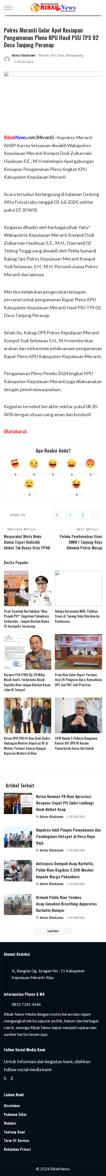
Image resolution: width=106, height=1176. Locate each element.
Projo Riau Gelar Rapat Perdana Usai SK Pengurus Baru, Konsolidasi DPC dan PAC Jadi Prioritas (78, 679)
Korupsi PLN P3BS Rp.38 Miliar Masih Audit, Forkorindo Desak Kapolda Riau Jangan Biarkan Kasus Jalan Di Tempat (27, 682)
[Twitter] (70, 515)
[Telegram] (96, 515)
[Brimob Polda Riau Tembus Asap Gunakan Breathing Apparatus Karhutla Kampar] (18, 904)
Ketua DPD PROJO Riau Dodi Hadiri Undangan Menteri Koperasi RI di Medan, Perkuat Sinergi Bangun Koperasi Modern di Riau (27, 746)
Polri (54, 55)
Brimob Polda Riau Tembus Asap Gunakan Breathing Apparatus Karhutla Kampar (66, 903)
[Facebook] (57, 515)
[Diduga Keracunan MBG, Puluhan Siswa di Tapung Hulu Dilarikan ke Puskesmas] (78, 588)
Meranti (44, 55)
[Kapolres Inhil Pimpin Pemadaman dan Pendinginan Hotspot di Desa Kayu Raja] (18, 837)
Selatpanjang (74, 55)
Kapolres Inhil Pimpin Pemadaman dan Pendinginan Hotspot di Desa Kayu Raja (68, 836)
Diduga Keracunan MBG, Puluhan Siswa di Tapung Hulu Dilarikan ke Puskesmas (77, 616)
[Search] (97, 7)
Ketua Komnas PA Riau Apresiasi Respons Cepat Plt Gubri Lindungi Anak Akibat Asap (65, 802)
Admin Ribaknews (24, 55)
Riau (61, 55)
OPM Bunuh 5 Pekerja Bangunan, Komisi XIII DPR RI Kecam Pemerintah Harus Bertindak (76, 743)
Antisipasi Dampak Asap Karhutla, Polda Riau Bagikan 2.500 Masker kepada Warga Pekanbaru (65, 869)
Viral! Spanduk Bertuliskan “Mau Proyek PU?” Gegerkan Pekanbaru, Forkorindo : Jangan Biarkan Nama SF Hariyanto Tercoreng (26, 619)
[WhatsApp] (83, 515)
